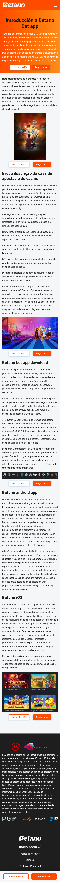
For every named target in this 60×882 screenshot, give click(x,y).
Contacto (30, 860)
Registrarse (41, 67)
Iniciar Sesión (20, 67)
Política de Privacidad (30, 866)
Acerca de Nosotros (30, 853)
